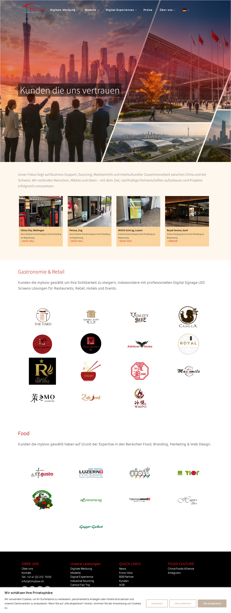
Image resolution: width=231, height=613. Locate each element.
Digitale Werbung (62, 10)
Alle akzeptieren (212, 603)
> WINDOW (172, 241)
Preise (147, 10)
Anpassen (157, 603)
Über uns (166, 10)
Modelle (90, 10)
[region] (115, 600)
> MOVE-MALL (28, 241)
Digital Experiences (120, 10)
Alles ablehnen (183, 603)
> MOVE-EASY (125, 241)
